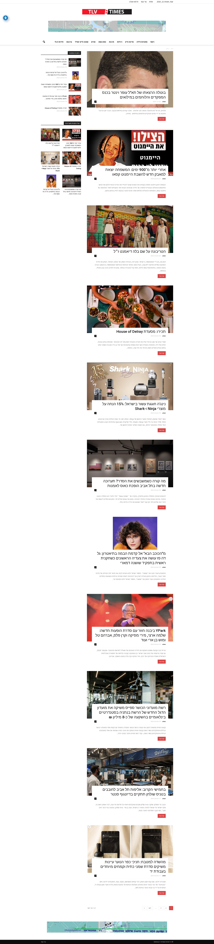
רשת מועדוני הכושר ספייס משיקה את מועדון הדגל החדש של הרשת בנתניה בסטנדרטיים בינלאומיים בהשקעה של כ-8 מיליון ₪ (131, 712)
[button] (44, 42)
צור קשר (144, 1)
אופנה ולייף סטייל (81, 42)
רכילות (119, 42)
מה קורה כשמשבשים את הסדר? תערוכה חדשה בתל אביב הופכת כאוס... (56, 61)
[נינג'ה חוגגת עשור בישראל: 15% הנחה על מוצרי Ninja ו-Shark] (130, 386)
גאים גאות (102, 42)
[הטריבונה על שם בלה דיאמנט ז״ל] (130, 229)
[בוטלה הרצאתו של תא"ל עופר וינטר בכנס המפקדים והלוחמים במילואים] (130, 79)
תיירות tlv (59, 42)
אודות (151, 1)
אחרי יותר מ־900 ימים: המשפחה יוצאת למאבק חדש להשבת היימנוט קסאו (72, 145)
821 (150, 908)
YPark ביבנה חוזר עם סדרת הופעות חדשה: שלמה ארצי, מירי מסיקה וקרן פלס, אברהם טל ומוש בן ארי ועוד (130, 635)
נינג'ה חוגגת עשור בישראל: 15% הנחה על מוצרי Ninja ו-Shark (50, 168)
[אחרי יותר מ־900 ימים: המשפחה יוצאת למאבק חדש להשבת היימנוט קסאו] (130, 152)
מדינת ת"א (129, 42)
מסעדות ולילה (142, 42)
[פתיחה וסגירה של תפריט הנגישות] (6, 18)
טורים (93, 42)
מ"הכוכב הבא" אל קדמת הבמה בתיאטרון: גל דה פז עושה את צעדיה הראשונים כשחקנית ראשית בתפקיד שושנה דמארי (131, 558)
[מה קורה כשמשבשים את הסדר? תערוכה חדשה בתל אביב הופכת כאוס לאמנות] (130, 463)
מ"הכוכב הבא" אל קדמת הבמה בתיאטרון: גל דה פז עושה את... (51, 191)
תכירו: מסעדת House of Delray (140, 331)
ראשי (152, 42)
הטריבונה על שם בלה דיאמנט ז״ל (140, 251)
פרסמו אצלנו (133, 1)
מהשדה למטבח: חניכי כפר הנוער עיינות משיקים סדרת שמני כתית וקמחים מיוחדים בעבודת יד (133, 866)
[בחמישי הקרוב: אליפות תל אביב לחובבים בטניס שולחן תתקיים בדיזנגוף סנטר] (130, 772)
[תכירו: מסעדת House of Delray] (130, 309)
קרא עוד (161, 119)
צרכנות (69, 42)
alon (164, 101)
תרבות (111, 42)
